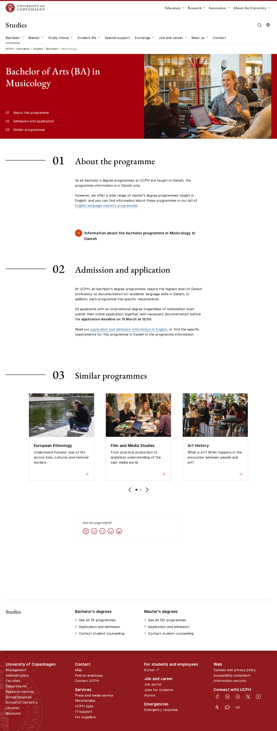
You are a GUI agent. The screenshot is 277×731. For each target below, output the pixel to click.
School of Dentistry (22, 702)
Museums (13, 713)
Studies (16, 24)
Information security (230, 681)
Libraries (12, 708)
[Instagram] (237, 696)
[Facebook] (217, 696)
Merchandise (85, 701)
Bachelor (52, 48)
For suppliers (85, 717)
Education (173, 7)
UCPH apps (84, 706)
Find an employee (89, 675)
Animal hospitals (19, 697)
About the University (249, 7)
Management (16, 670)
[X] (248, 696)
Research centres (20, 692)
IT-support (83, 711)
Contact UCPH (87, 681)
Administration (17, 675)
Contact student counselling (101, 633)
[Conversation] (227, 707)
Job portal (152, 684)
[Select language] (268, 25)
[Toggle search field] (259, 25)
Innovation (217, 7)
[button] (129, 489)
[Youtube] (258, 696)
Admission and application (33, 121)
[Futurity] (217, 707)
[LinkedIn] (227, 696)
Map (78, 670)
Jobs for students (158, 690)
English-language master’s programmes (106, 205)
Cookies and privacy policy (235, 670)
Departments (16, 686)
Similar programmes (29, 130)
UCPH (9, 48)
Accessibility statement (232, 675)
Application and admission (99, 627)
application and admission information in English (128, 329)
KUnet (149, 670)
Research (195, 7)
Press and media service (94, 695)
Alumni (149, 695)
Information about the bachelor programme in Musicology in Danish (139, 236)
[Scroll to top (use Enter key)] (262, 690)
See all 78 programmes (97, 620)
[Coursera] (237, 707)
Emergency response (161, 710)
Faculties (13, 681)
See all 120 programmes (167, 620)
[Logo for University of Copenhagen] (25, 7)
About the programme (31, 113)
